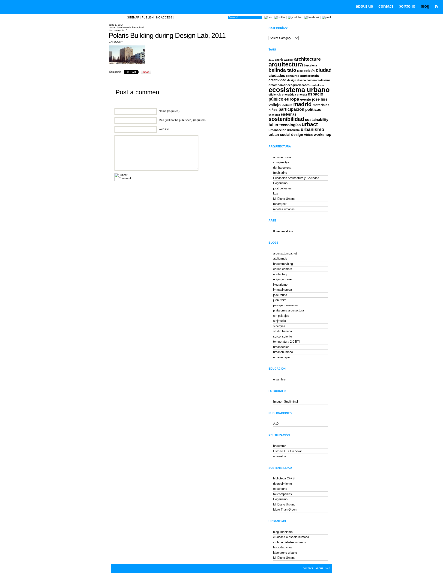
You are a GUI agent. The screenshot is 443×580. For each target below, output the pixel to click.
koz (275, 193)
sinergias (279, 326)
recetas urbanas (284, 209)
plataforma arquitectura (288, 310)
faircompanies (282, 494)
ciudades (277, 75)
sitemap (133, 17)
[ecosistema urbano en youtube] (295, 17)
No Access (164, 17)
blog (425, 6)
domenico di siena (318, 80)
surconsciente (282, 336)
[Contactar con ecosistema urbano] (326, 17)
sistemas (288, 114)
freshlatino (280, 172)
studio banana (282, 331)
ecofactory (280, 274)
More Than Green (284, 509)
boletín (309, 70)
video (308, 135)
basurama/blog (283, 264)
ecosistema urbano (299, 89)
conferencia (309, 76)
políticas (313, 109)
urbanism (293, 130)
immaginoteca (282, 289)
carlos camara (282, 269)
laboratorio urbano (285, 552)
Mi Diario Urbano (284, 198)
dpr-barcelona (282, 167)
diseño (301, 80)
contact (385, 6)
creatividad (277, 80)
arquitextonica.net (285, 253)
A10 (275, 423)
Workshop (322, 134)
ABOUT (319, 568)
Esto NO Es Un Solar (287, 451)
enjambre (279, 379)
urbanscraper (281, 357)
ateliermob (280, 258)
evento (305, 99)
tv (436, 6)
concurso (292, 76)
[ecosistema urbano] (30, 6)
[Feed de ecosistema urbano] (268, 17)
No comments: (118, 30)
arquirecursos (282, 157)
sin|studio (279, 321)
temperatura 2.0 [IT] (286, 341)
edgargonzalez (283, 279)
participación (291, 109)
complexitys (281, 162)
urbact (310, 124)
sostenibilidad (286, 119)
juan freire (279, 300)
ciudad (324, 70)
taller (273, 125)
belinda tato (282, 70)
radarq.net (280, 204)
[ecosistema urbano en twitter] (279, 17)
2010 (271, 59)
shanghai (274, 114)
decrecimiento (282, 483)
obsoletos (279, 456)
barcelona (310, 65)
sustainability (316, 120)
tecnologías (290, 125)
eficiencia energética (282, 94)
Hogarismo (280, 183)
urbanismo (312, 129)
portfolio (406, 6)
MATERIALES (321, 105)
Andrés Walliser (284, 59)
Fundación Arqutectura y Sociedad (296, 178)
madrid (302, 104)
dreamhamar (278, 85)
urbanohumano (283, 352)
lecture (286, 105)
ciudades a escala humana (291, 537)
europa (291, 99)
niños (273, 109)
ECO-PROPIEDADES (298, 85)
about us (364, 6)
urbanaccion (277, 130)
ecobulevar (317, 85)
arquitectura (286, 64)
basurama (279, 446)
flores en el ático (284, 231)
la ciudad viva (282, 547)
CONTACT (308, 568)
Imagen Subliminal (285, 401)
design (291, 80)
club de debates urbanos (289, 542)
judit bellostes (282, 188)
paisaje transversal (285, 305)
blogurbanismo (283, 532)
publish (148, 17)
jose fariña (280, 295)
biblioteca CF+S (284, 478)
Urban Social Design (286, 135)
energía (302, 94)
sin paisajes (281, 315)
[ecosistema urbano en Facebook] (311, 17)
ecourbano (280, 488)
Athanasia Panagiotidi (132, 27)
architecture (307, 59)
